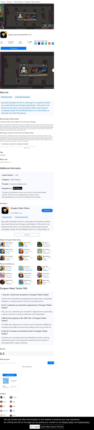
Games (9, 2)
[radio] (1, 362)
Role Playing (18, 2)
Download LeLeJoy (9, 375)
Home (3, 2)
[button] (54, 70)
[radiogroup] (8, 362)
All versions (27, 234)
